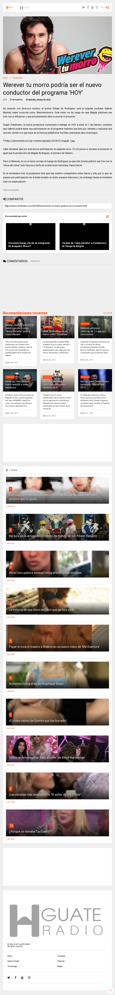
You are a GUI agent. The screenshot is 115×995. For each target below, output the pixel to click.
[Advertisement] (25, 287)
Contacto (61, 956)
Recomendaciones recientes (25, 313)
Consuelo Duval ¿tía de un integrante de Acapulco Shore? (29, 245)
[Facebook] (88, 7)
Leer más (10, 506)
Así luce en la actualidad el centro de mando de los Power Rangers (53, 536)
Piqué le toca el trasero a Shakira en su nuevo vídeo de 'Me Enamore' (54, 647)
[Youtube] (92, 7)
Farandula (17, 78)
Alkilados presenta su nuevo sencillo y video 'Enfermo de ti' (54, 384)
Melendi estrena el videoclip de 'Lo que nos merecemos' (93, 331)
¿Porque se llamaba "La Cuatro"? (30, 831)
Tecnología (12, 966)
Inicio (5, 78)
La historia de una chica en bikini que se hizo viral (41, 610)
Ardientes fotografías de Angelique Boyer (36, 684)
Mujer (60, 966)
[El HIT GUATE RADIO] (25, 8)
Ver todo (107, 313)
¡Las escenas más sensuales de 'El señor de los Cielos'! (45, 794)
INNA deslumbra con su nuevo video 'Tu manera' (55, 333)
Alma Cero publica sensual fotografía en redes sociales (45, 573)
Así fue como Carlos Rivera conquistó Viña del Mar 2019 (94, 384)
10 (11, 825)
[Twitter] (83, 7)
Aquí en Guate (13, 961)
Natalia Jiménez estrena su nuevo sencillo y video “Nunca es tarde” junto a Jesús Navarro (19, 330)
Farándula (10, 321)
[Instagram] (97, 7)
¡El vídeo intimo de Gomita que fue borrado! (37, 720)
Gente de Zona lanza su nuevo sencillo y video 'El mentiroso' (18, 384)
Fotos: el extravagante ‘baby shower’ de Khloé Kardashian (47, 757)
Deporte (61, 961)
